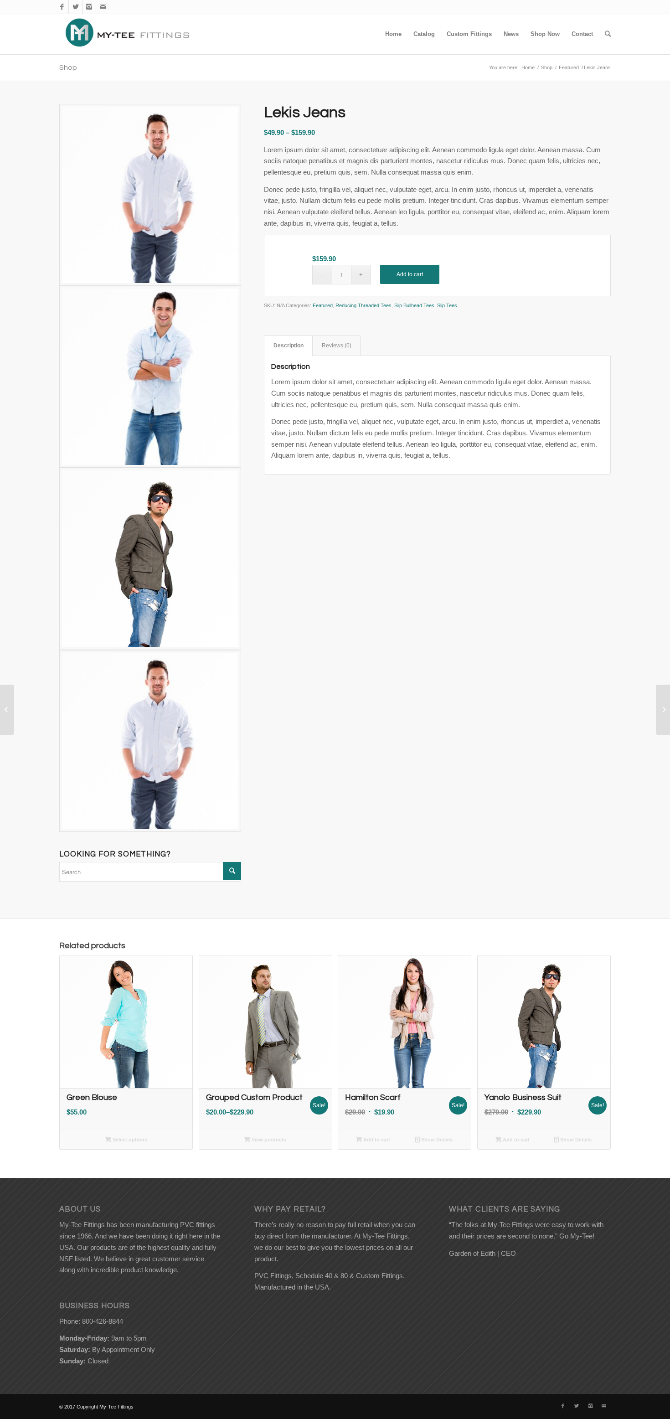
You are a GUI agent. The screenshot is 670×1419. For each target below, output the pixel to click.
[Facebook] (61, 7)
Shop (68, 67)
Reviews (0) (336, 345)
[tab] (288, 345)
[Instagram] (89, 7)
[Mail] (103, 7)
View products (268, 1139)
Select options (129, 1139)
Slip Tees (447, 305)
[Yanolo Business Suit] (7, 710)
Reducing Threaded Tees (363, 305)
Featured (569, 67)
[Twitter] (75, 7)
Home (528, 67)
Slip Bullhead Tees (414, 305)
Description (288, 345)
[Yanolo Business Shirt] (663, 710)
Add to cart (410, 274)
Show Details (436, 1139)
